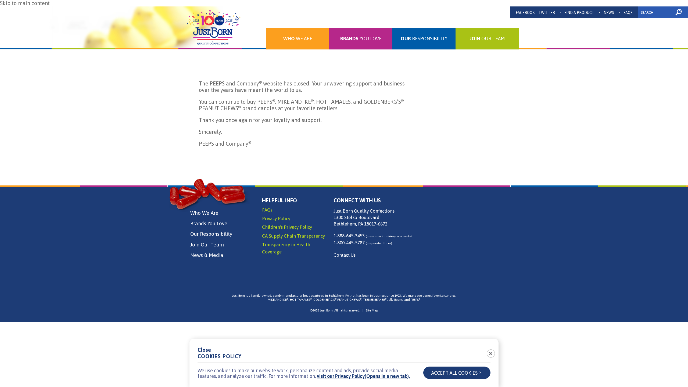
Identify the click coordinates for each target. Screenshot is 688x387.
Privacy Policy (276, 218)
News (609, 12)
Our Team (487, 38)
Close (204, 350)
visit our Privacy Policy (363, 376)
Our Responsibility (211, 234)
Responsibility (424, 38)
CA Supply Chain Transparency (293, 236)
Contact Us (345, 255)
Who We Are (204, 213)
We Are (297, 38)
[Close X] (487, 351)
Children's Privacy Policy (287, 227)
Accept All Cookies (454, 373)
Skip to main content (25, 3)
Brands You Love (208, 223)
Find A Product (579, 12)
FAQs (628, 12)
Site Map (372, 310)
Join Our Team (207, 245)
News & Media (206, 255)
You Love (361, 38)
